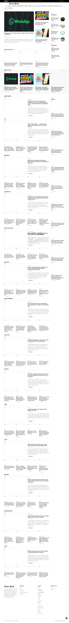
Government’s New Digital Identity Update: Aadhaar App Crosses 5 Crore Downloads (41, 40)
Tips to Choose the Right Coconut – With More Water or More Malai (43, 362)
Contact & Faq (22, 590)
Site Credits (16, 620)
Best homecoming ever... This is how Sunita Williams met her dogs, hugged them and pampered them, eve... (20, 540)
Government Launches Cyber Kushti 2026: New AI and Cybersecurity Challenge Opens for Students (28, 1)
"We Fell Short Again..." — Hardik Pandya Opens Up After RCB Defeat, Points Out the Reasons (37, 125)
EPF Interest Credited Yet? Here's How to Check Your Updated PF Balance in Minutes (58, 224)
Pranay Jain (8, 66)
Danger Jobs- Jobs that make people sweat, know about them (32, 432)
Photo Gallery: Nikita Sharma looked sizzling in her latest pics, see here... (9, 256)
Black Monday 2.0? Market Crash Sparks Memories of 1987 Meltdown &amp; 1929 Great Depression (38, 161)
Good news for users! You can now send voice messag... (55, 56)
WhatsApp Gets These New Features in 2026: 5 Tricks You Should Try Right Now (11, 88)
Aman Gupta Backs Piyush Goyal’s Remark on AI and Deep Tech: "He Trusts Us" (32, 574)
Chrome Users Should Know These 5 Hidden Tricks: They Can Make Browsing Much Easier (41, 23)
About (21, 589)
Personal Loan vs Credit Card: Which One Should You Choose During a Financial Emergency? (57, 115)
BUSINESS (37, 61)
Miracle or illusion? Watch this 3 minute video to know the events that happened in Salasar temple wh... (44, 505)
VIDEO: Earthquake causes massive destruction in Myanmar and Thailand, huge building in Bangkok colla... (44, 540)
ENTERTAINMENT (7, 325)
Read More (30, 115)
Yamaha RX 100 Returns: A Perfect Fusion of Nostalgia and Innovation (9, 467)
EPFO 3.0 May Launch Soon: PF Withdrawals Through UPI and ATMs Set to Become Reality (57, 259)
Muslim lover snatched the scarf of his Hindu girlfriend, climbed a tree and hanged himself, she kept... (9, 292)
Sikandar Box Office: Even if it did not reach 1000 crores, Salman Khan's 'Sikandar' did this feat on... (21, 329)
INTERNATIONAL (30, 514)
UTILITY (52, 112)
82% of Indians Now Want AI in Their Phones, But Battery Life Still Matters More (26, 64)
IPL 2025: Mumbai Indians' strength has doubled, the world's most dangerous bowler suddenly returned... (32, 149)
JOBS (28, 407)
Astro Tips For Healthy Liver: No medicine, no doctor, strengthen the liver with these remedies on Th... (32, 222)
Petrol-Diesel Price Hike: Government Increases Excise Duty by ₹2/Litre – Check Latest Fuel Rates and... (9, 185)
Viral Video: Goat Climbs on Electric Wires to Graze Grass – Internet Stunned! (9, 503)
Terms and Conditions (23, 592)
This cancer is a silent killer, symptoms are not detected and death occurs (32, 362)
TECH (6, 36)
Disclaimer (21, 594)
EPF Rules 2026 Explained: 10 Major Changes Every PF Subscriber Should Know (57, 151)
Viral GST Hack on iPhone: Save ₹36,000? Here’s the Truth (9, 574)
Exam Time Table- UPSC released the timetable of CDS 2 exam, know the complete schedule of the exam (20, 433)
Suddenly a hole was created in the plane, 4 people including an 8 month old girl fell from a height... (9, 540)
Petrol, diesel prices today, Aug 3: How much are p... (55, 25)
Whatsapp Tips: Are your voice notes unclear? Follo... (54, 32)
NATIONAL (29, 265)
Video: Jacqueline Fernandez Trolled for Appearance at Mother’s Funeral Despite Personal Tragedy (32, 329)
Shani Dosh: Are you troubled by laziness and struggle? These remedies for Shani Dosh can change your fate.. (38, 198)
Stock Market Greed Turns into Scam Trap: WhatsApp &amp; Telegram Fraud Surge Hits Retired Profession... (21, 575)
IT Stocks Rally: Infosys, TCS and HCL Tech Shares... (55, 39)
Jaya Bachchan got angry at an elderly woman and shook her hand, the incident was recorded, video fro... (9, 329)
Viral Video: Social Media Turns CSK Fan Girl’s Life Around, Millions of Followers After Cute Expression (38, 375)
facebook (52, 589)
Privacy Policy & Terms (8, 620)
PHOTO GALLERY (30, 231)
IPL (28, 122)
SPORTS (29, 372)
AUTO (29, 442)
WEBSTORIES (30, 99)
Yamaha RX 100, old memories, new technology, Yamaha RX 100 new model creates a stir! (43, 468)
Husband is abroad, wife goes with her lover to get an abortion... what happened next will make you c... (44, 292)
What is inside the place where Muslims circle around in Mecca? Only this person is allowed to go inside (38, 481)
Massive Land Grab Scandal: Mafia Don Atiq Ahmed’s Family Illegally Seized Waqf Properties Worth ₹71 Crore (37, 268)
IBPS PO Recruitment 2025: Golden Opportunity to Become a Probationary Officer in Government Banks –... (44, 433)
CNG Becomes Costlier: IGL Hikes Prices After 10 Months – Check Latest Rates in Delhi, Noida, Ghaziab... (32, 185)
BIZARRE (5, 501)
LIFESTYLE (29, 338)
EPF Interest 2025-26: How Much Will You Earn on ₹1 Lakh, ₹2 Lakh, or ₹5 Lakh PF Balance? (57, 241)
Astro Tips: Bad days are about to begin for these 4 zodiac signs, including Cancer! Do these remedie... (20, 222)
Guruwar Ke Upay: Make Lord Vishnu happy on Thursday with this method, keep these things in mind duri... (44, 222)
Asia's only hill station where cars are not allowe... (55, 19)
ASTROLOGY (30, 195)
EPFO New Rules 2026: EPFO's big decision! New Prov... (55, 49)
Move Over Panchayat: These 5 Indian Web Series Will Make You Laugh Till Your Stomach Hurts (38, 305)
